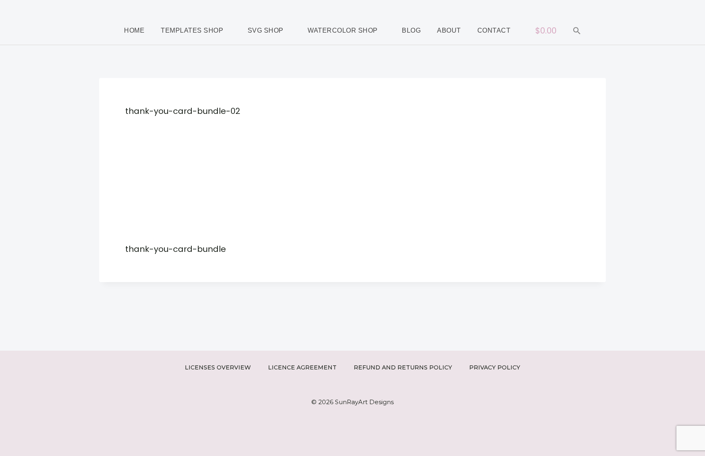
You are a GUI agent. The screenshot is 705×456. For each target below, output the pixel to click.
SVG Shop (266, 30)
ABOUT (449, 30)
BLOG (411, 30)
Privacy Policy (494, 367)
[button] (577, 30)
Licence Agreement (302, 367)
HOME (134, 30)
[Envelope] (638, 8)
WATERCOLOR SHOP (343, 30)
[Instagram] (614, 8)
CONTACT (494, 30)
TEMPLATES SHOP (192, 30)
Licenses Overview (218, 367)
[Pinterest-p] (626, 8)
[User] (650, 8)
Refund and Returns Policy (403, 367)
